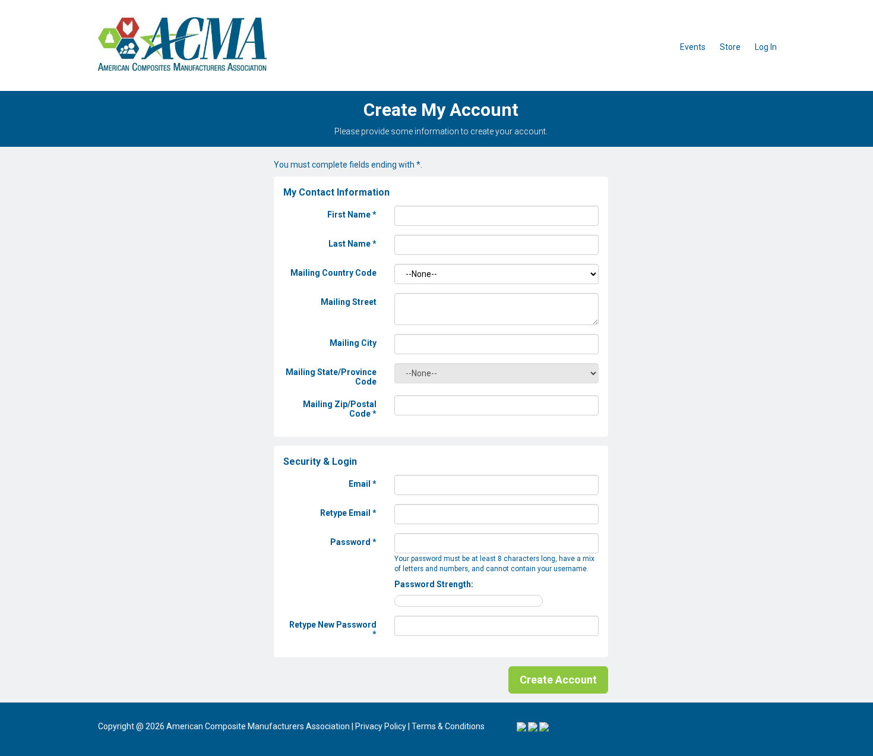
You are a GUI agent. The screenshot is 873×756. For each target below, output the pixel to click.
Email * (363, 484)
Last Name (352, 243)
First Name (352, 214)
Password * (353, 542)
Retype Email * (348, 513)
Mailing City (353, 343)
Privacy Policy (380, 726)
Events (693, 47)
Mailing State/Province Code (331, 376)
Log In (766, 47)
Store (730, 47)
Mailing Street (349, 302)
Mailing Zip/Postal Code (340, 408)
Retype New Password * (333, 629)
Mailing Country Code (333, 273)
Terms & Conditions (448, 726)
